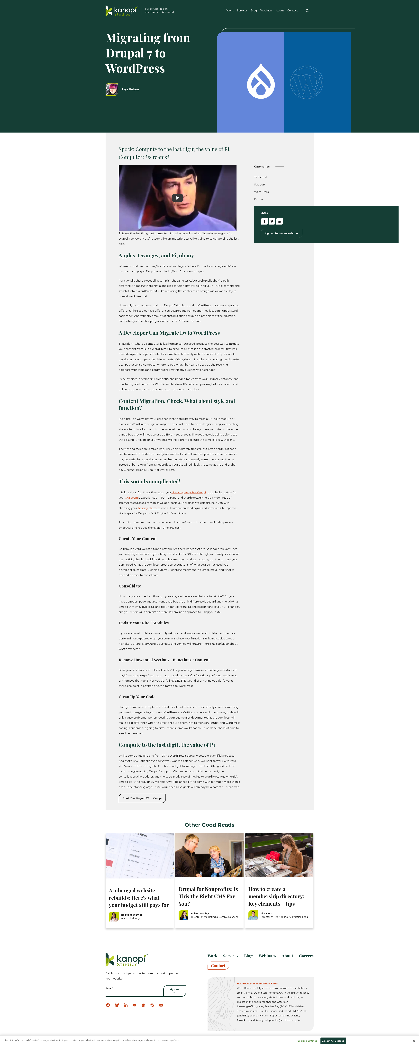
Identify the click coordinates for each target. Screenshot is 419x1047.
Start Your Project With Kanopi (142, 798)
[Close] (413, 1041)
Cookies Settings (307, 1040)
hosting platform (149, 508)
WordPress (261, 191)
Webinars (266, 10)
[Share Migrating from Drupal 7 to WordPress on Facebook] (264, 221)
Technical (260, 178)
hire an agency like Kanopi (189, 492)
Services (242, 10)
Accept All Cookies (333, 1040)
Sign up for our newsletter (281, 233)
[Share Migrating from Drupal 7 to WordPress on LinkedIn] (279, 221)
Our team (131, 497)
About (280, 10)
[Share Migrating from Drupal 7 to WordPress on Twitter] (272, 221)
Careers (306, 955)
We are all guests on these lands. (258, 983)
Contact (292, 10)
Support (259, 185)
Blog (254, 10)
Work (230, 10)
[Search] (307, 11)
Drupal (259, 199)
